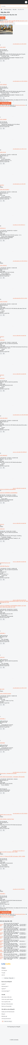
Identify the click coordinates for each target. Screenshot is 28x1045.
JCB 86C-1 (2, 633)
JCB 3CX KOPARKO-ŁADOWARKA (8, 492)
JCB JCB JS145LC (4, 189)
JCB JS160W (3, 119)
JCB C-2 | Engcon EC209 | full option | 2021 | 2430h (12, 856)
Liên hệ (3, 975)
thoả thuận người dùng (5, 106)
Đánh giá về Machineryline (7, 1004)
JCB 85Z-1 (2, 893)
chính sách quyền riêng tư (19, 105)
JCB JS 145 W (3, 301)
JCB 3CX (2, 378)
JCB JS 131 (3, 152)
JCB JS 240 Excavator (5, 693)
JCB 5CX (2, 340)
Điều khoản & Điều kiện (7, 997)
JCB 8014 (2, 742)
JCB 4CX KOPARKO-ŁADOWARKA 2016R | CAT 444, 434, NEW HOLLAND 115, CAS (13, 606)
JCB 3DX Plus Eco (4, 566)
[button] (26, 2)
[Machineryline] (1, 9)
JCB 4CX (2, 529)
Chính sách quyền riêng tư (7, 999)
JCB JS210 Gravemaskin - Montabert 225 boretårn (12, 776)
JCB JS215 (2, 47)
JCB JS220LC (3, 84)
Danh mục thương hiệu (6, 1006)
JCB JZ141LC (3, 265)
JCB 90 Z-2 (3, 228)
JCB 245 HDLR (3, 418)
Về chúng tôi (4, 970)
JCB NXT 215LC (1, 954)
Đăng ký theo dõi (5, 103)
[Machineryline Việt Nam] (9, 2)
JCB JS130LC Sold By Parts (7, 819)
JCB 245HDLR (3, 455)
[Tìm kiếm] (26, 6)
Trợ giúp (3, 972)
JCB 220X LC (2, 951)
